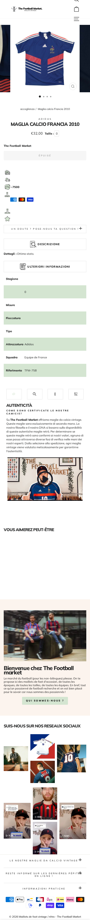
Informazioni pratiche (43, 888)
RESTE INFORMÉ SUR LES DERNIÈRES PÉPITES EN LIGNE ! (44, 874)
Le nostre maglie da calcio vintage (44, 860)
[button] (14, 394)
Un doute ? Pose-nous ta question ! (45, 228)
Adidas (45, 119)
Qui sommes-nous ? (45, 700)
